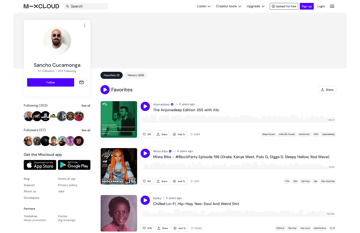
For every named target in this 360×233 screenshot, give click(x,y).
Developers (31, 198)
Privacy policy (67, 185)
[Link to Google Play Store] (74, 165)
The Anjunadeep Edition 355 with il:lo (186, 110)
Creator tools (226, 6)
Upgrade (253, 6)
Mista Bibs (160, 151)
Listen (201, 6)
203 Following (67, 71)
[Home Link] (41, 6)
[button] (105, 89)
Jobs (61, 191)
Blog (27, 179)
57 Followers (46, 71)
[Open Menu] (332, 6)
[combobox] (84, 25)
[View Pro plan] (172, 104)
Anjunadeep (161, 104)
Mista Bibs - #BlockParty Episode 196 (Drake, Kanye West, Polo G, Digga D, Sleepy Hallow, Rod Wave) (241, 157)
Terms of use (66, 179)
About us (30, 191)
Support (29, 185)
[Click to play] (145, 106)
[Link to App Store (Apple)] (40, 165)
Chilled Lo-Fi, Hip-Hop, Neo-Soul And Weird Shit (196, 204)
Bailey (157, 198)
